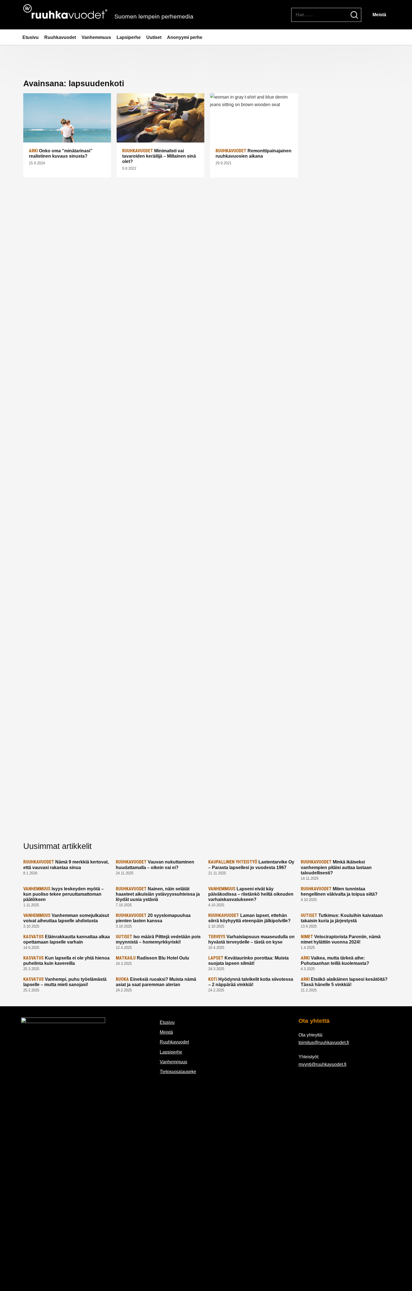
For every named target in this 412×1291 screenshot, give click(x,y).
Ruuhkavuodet (60, 37)
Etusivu (30, 37)
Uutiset (153, 37)
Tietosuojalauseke (178, 1071)
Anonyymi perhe (184, 37)
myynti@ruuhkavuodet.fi (322, 1064)
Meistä (379, 14)
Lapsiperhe (129, 37)
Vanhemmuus (96, 37)
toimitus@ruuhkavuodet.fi (323, 1042)
